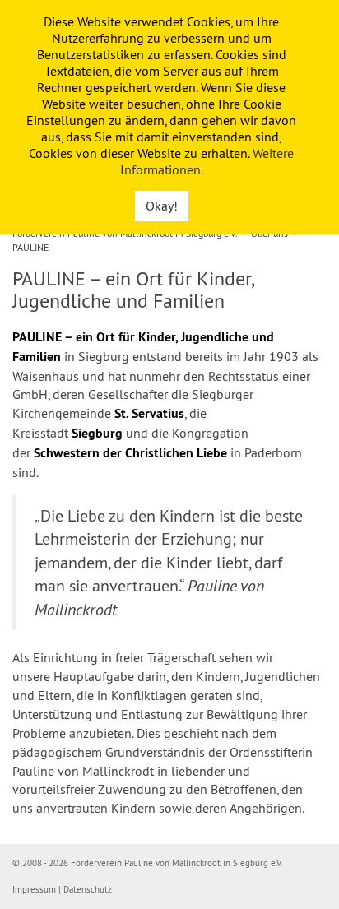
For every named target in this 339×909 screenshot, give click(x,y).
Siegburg (97, 433)
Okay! (162, 205)
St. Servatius (149, 413)
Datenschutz (87, 889)
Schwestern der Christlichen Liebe (130, 452)
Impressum (34, 889)
